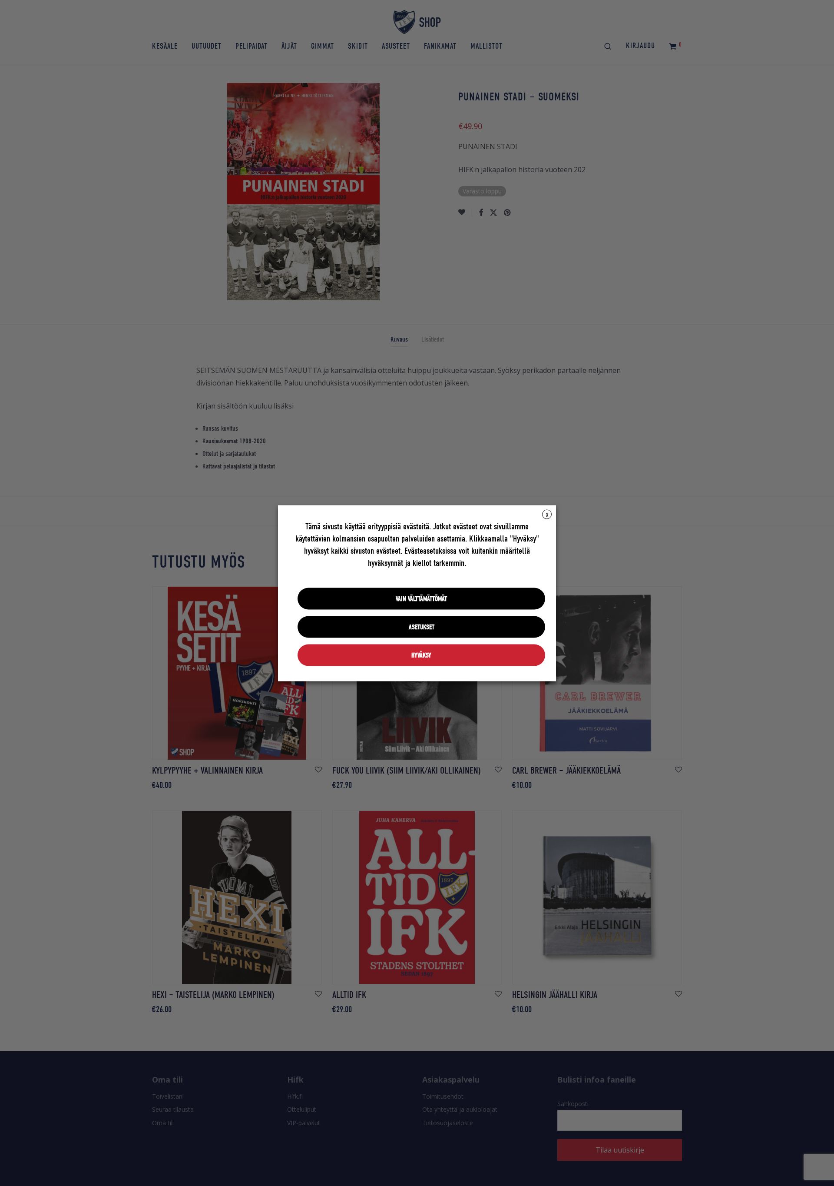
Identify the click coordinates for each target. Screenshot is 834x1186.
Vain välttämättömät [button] (421, 598)
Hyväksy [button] (421, 655)
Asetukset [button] (421, 627)
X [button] (547, 515)
